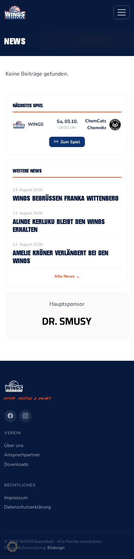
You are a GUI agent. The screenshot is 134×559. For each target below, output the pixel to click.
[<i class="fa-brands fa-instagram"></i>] (25, 416)
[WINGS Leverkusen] (15, 12)
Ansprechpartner (22, 454)
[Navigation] (121, 12)
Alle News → (67, 276)
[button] (12, 546)
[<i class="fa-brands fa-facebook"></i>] (10, 416)
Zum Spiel (69, 142)
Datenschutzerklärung (27, 507)
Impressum (16, 497)
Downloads (16, 464)
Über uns (14, 445)
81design (56, 547)
